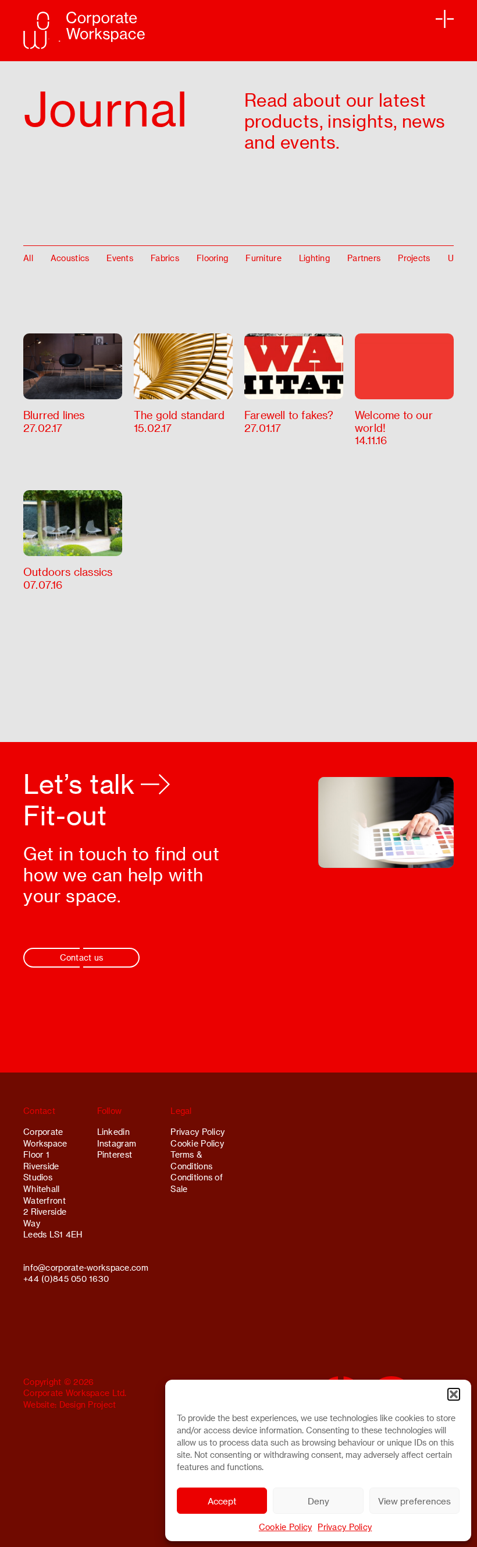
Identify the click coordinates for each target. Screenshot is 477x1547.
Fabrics (165, 258)
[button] (454, 1394)
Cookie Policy (285, 1527)
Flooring (212, 258)
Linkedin (113, 1132)
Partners (363, 258)
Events (119, 258)
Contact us (82, 957)
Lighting (314, 258)
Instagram (117, 1143)
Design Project (87, 1404)
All (28, 258)
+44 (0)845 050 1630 (66, 1279)
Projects (414, 258)
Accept (222, 1501)
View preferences (414, 1501)
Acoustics (70, 258)
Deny (318, 1501)
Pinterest (115, 1154)
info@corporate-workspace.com (85, 1267)
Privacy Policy (345, 1527)
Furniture (263, 258)
